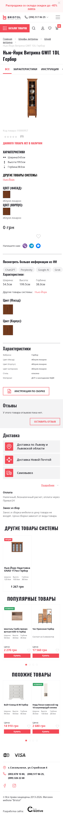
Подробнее (47, 485)
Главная (7, 39)
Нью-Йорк (9, 179)
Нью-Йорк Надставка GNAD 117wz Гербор (17, 569)
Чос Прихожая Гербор (43, 629)
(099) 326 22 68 (16, 778)
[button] (26, 665)
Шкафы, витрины (28, 39)
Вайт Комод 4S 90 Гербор (16, 704)
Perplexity (26, 269)
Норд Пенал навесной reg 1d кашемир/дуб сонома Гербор (45, 706)
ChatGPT (10, 269)
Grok (57, 269)
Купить (17, 655)
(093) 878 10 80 (16, 774)
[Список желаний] (49, 28)
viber (25, 245)
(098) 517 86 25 (37, 17)
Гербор (35, 355)
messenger (38, 245)
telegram (31, 245)
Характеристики (25, 69)
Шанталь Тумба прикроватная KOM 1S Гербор (16, 630)
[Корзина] (56, 28)
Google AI (43, 269)
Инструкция (50, 69)
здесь (31, 8)
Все (7, 69)
